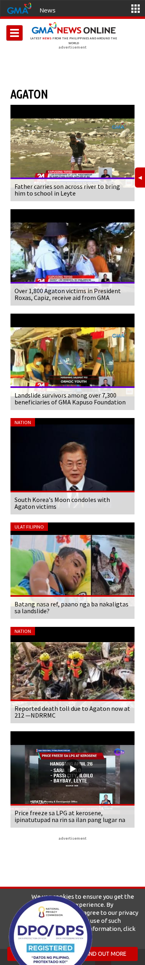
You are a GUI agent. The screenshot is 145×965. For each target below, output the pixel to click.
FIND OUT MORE (105, 954)
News (47, 10)
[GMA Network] (19, 7)
